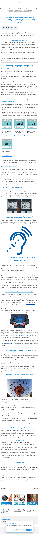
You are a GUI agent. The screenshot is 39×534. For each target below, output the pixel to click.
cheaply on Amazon (30, 304)
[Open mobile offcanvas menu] (1, 2)
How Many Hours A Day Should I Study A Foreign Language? (31, 510)
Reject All (22, 529)
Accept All (29, 529)
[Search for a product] (36, 2)
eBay (2, 305)
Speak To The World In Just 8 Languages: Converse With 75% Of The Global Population (6, 511)
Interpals (11, 343)
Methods (4, 8)
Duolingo (17, 418)
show (15, 27)
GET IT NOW (6, 135)
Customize (16, 529)
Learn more (20, 526)
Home (1, 8)
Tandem (5, 343)
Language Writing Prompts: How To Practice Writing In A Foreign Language (19, 510)
